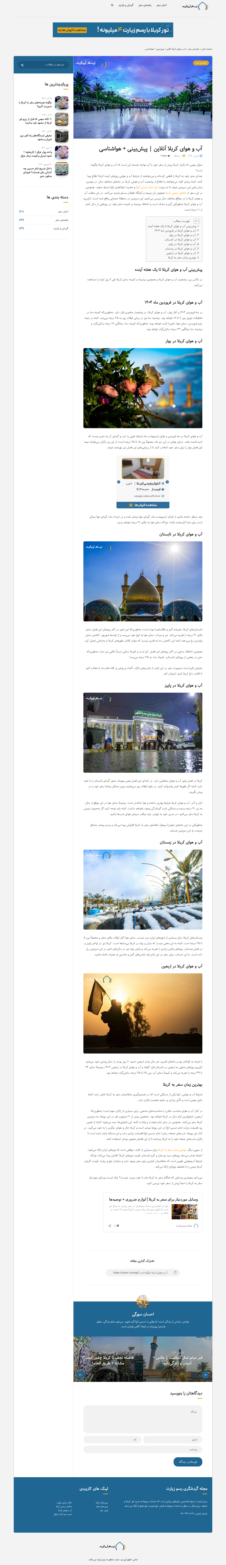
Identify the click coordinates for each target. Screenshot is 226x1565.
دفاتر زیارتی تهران (64, 1503)
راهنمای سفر (144, 5)
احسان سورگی (143, 1314)
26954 (164, 156)
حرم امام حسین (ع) (147, 187)
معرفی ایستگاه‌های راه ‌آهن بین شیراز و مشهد (36, 137)
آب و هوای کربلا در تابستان (180, 239)
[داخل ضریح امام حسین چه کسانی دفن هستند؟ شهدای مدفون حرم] (61, 168)
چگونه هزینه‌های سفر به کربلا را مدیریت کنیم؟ (35, 104)
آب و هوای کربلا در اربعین (181, 253)
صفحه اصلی (207, 49)
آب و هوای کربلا (65, 1510)
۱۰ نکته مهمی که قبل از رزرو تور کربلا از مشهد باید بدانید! (35, 121)
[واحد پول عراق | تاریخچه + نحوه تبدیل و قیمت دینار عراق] (61, 152)
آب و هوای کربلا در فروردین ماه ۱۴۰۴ (175, 231)
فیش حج (104, 1510)
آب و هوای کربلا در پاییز (182, 244)
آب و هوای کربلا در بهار (182, 235)
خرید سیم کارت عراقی (63, 1514)
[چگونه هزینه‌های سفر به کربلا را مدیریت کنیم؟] (61, 102)
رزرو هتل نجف (102, 1506)
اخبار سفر (161, 5)
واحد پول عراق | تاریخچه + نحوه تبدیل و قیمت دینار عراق (36, 154)
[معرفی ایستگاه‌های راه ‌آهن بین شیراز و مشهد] (61, 135)
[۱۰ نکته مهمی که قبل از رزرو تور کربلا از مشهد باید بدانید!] (61, 119)
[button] (195, 221)
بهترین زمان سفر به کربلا (182, 257)
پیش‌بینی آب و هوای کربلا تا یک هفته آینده (172, 226)
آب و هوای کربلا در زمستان (180, 249)
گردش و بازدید (125, 5)
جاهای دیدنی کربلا (175, 192)
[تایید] (22, 65)
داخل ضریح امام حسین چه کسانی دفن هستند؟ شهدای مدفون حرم (37, 172)
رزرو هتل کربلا (102, 1503)
